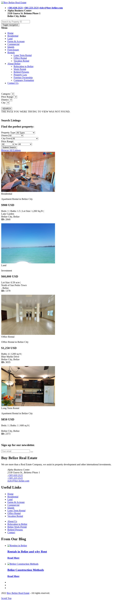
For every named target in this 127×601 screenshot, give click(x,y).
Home (10, 33)
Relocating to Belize (23, 66)
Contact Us (12, 83)
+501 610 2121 (15, 475)
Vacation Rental (21, 61)
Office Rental (20, 58)
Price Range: (7, 141)
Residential (12, 36)
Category (5, 94)
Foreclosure (13, 49)
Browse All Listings (11, 150)
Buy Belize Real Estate (18, 593)
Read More (13, 558)
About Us (12, 521)
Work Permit (20, 69)
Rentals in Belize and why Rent (27, 551)
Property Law (20, 74)
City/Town (6, 138)
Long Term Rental (23, 55)
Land (10, 38)
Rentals (11, 52)
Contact (11, 532)
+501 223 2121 (15, 478)
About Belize (13, 63)
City (3, 102)
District (4, 99)
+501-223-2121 (31, 7)
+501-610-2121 (15, 7)
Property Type (8, 132)
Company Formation (24, 80)
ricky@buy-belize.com (51, 7)
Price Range (7, 96)
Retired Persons (21, 72)
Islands (10, 47)
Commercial (13, 44)
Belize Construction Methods (25, 570)
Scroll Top (6, 598)
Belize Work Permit (17, 527)
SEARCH (6, 108)
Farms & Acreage (16, 41)
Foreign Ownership (23, 77)
